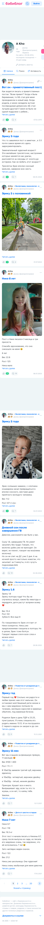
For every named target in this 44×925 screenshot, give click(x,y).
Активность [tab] (36, 71)
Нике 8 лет (9, 278)
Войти (36, 3)
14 (16, 373)
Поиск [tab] (21, 71)
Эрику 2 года (10, 421)
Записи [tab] (9, 71)
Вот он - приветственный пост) (22, 87)
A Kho (10, 80)
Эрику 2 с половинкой (16, 193)
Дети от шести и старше (25, 812)
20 (31, 883)
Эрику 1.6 (8, 589)
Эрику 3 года (10, 136)
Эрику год (8, 693)
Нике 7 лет (8, 819)
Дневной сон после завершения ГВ (14, 529)
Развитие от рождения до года (28, 686)
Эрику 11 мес (10, 750)
